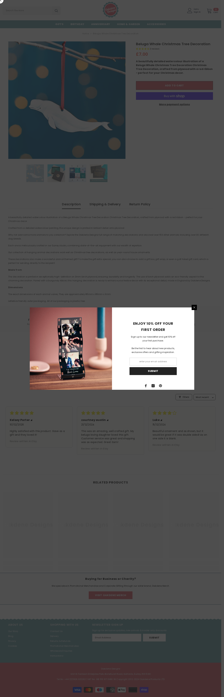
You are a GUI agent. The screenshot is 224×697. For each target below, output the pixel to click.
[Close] (194, 307)
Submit (153, 371)
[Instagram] (153, 385)
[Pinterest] (160, 385)
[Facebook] (145, 385)
